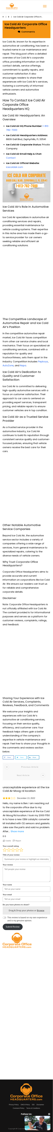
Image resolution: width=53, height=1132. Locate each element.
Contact (11, 157)
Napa (23, 365)
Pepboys (43, 361)
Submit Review (13, 927)
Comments (27, 31)
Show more (17, 831)
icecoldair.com (14, 167)
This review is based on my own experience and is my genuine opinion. (27, 919)
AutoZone (8, 365)
